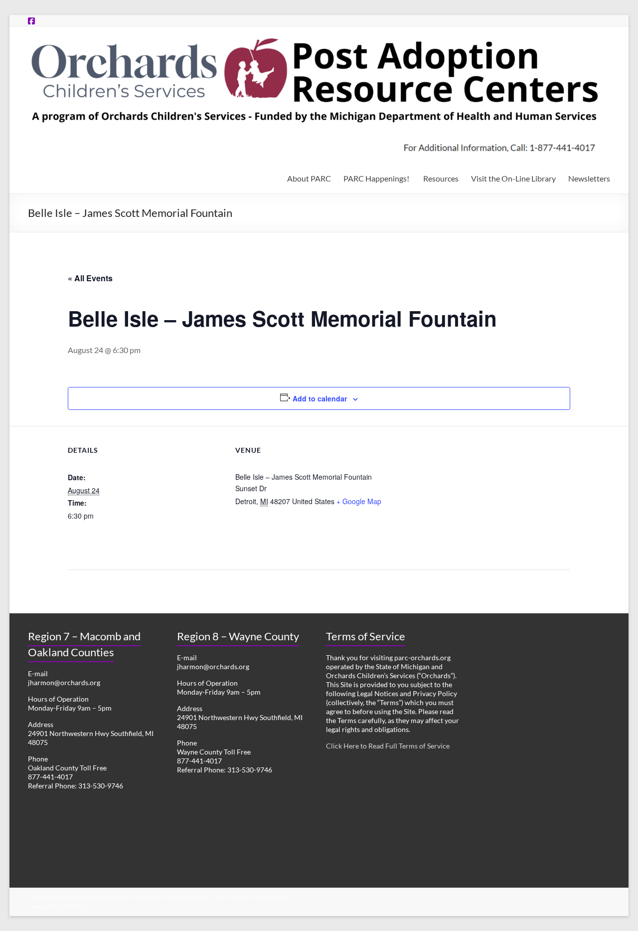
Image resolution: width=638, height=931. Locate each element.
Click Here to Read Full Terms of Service (388, 746)
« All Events (90, 278)
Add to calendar (320, 398)
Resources (441, 178)
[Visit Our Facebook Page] (31, 20)
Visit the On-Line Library (513, 178)
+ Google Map (358, 501)
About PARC (309, 178)
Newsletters (589, 178)
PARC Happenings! (377, 178)
